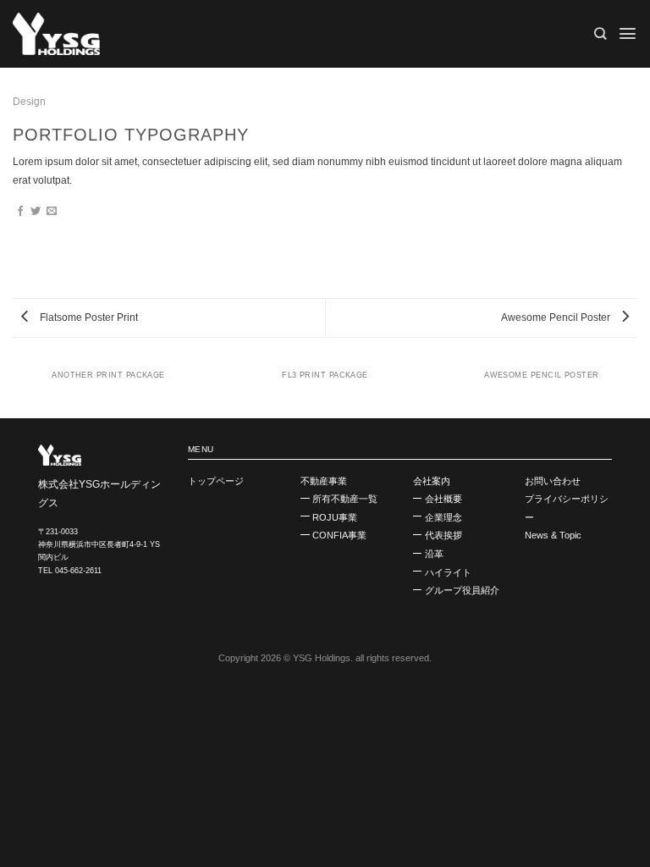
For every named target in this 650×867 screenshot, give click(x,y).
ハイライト (448, 572)
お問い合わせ (553, 481)
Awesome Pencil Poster (557, 317)
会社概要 (443, 499)
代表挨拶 (443, 535)
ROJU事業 (334, 517)
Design (29, 102)
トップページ (216, 481)
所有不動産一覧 (344, 499)
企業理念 (443, 517)
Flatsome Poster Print (87, 317)
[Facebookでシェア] (20, 212)
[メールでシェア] (52, 212)
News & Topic (553, 535)
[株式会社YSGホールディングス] (97, 34)
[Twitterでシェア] (35, 212)
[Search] (600, 33)
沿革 (434, 554)
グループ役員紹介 (462, 590)
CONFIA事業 (339, 535)
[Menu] (627, 33)
